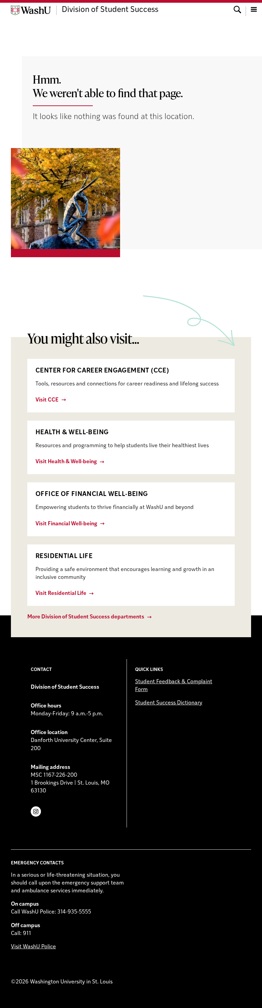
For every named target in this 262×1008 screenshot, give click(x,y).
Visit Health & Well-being (66, 462)
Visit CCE (47, 400)
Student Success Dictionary (168, 703)
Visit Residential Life (60, 593)
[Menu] (254, 10)
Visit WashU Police (33, 947)
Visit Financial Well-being (66, 524)
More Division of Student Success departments (85, 617)
